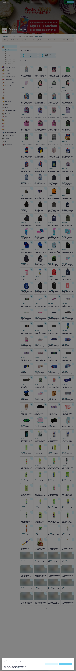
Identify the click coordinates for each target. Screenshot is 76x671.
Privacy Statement (19, 667)
